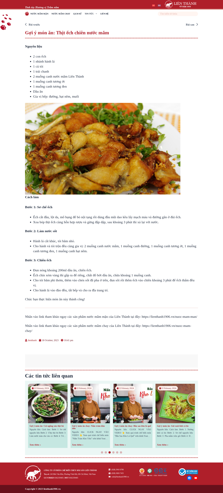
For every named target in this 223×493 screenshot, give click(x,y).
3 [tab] (109, 453)
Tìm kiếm (195, 14)
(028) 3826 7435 (117, 473)
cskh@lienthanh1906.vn (120, 477)
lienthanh (32, 340)
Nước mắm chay (60, 13)
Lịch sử (77, 13)
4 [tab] (113, 453)
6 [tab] (121, 453)
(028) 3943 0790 (117, 470)
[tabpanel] (48, 416)
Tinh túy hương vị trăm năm (28, 14)
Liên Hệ (104, 13)
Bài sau (190, 24)
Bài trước (34, 24)
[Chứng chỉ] (153, 475)
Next (193, 415)
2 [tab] (106, 453)
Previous (30, 415)
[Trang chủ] (33, 474)
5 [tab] (117, 453)
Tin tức (89, 13)
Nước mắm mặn (39, 13)
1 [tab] (102, 453)
